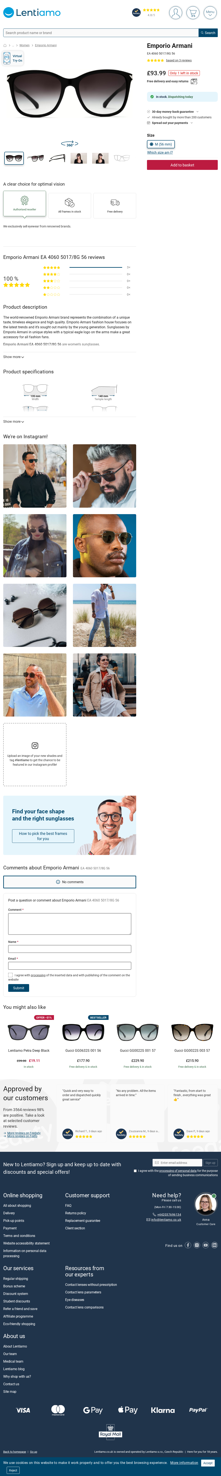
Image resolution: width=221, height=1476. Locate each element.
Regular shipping (15, 1278)
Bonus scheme (14, 1286)
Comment (16, 910)
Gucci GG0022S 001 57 (138, 1051)
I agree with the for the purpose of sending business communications (178, 1173)
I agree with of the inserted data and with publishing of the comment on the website (69, 977)
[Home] (5, 45)
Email (13, 958)
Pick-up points (13, 1220)
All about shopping (17, 1205)
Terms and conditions (19, 1235)
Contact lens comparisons (84, 1307)
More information (184, 1462)
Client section (75, 1228)
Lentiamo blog (14, 1368)
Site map (9, 1391)
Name (13, 942)
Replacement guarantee (82, 1220)
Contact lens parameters (83, 1292)
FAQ (68, 1205)
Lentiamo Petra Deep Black (28, 1051)
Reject (13, 1470)
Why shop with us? (17, 1376)
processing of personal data (178, 1171)
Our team (10, 1353)
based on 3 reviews (179, 60)
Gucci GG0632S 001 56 (83, 1051)
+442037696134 (169, 1214)
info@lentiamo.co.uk (166, 1220)
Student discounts (16, 1301)
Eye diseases (74, 1299)
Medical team (13, 1361)
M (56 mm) (163, 144)
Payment (9, 1228)
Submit (18, 988)
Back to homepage (14, 1452)
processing (38, 975)
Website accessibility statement (26, 1243)
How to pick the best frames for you (43, 836)
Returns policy (75, 1213)
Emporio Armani (46, 45)
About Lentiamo (15, 1346)
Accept (208, 1463)
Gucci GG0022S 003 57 (192, 1051)
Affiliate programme (18, 1316)
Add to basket (182, 164)
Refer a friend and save (20, 1308)
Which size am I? (160, 152)
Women (24, 45)
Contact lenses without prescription (91, 1284)
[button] (14, 158)
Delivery (9, 1213)
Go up (33, 1452)
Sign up (210, 1163)
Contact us (11, 1384)
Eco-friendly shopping (19, 1323)
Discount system (15, 1293)
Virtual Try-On (17, 58)
